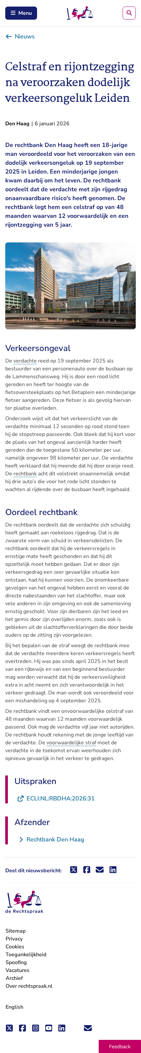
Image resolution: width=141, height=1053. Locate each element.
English (14, 1007)
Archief (14, 978)
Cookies (15, 946)
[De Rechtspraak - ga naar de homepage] (24, 902)
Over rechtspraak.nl (29, 986)
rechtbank (25, 473)
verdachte (25, 360)
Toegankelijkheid (26, 954)
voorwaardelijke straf (71, 742)
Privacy (14, 938)
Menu (25, 13)
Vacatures (17, 970)
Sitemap (16, 931)
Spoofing (16, 962)
